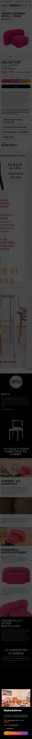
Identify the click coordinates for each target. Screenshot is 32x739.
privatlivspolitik (14, 725)
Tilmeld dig (16, 733)
